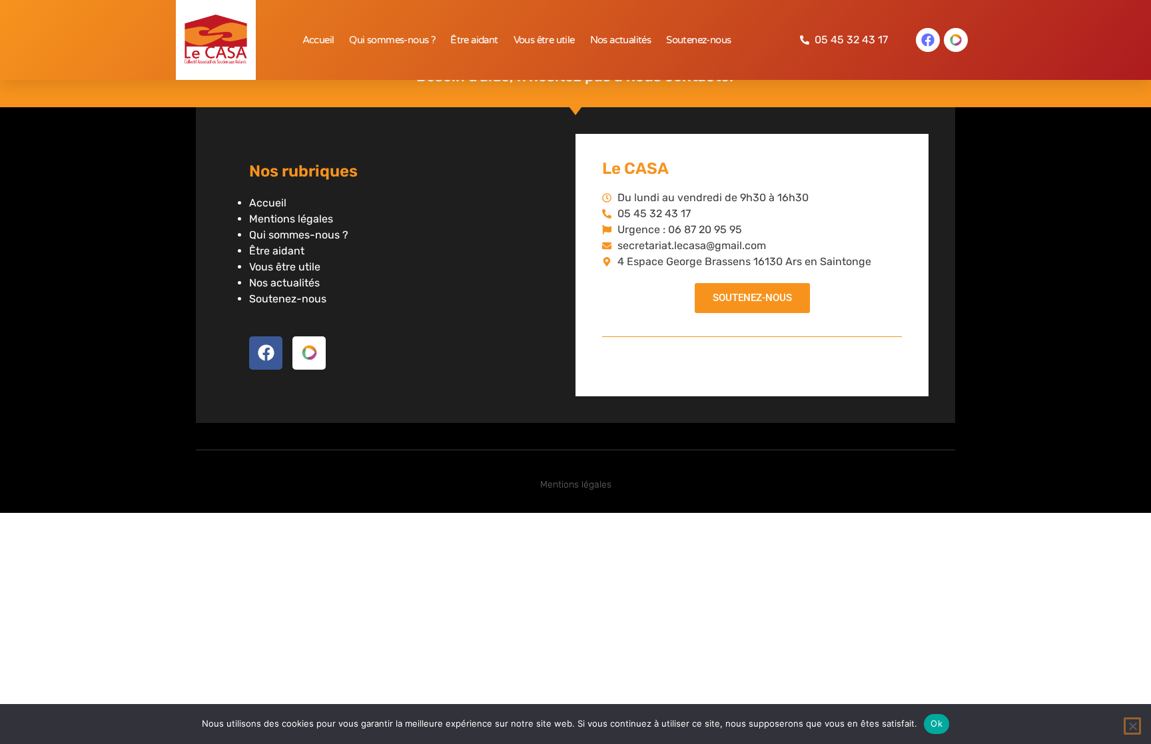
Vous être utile (544, 40)
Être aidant (474, 40)
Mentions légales (291, 218)
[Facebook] (928, 40)
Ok (937, 723)
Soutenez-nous (698, 40)
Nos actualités (620, 40)
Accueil (318, 40)
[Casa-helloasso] (956, 40)
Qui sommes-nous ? (392, 40)
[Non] (1132, 726)
